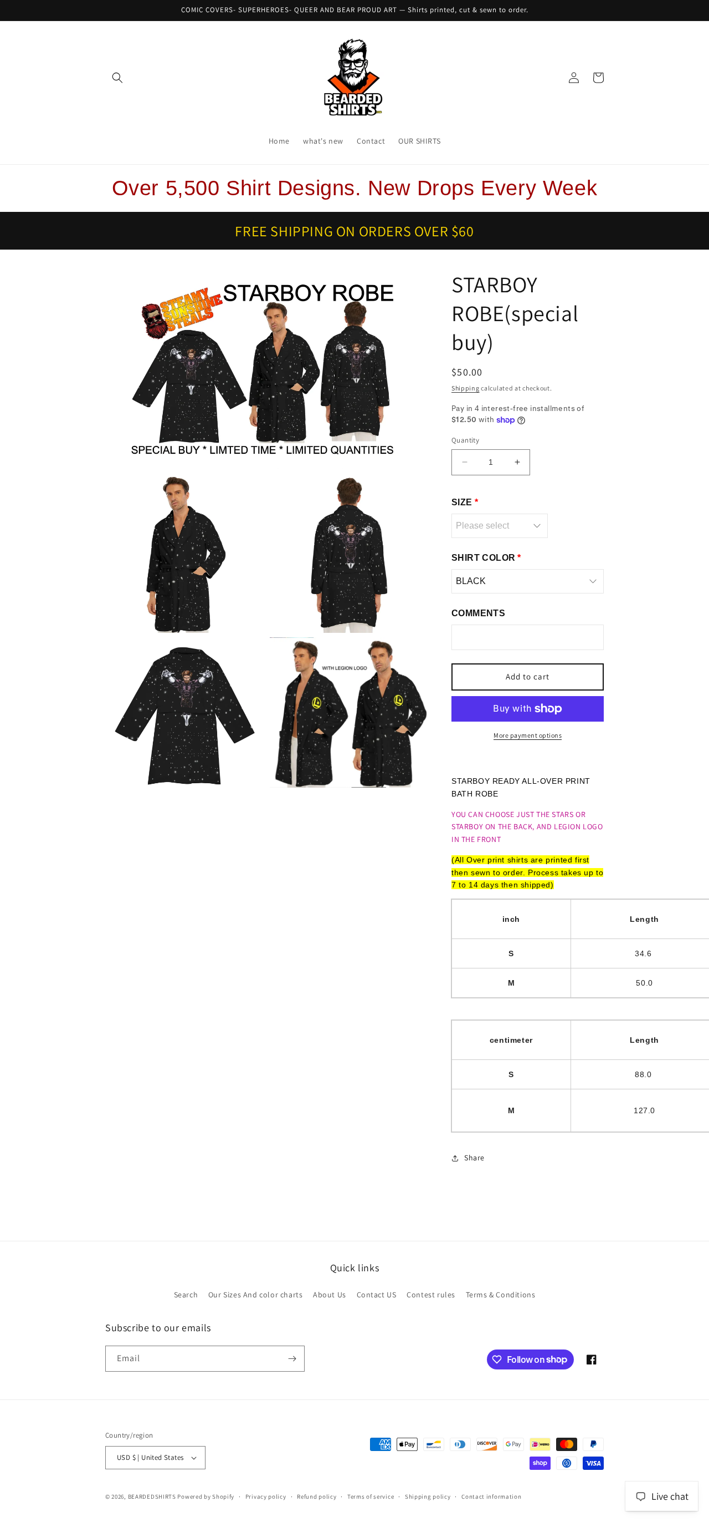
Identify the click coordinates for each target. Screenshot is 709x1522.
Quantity (465, 440)
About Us (329, 1295)
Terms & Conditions (501, 1295)
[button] (117, 77)
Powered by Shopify (205, 1496)
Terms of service (370, 1496)
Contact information (491, 1496)
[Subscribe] (292, 1359)
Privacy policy (265, 1496)
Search (186, 1295)
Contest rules (431, 1295)
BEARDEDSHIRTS (152, 1496)
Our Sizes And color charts (255, 1295)
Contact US (377, 1295)
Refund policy (316, 1496)
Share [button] (474, 1158)
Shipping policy (428, 1496)
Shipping (465, 388)
